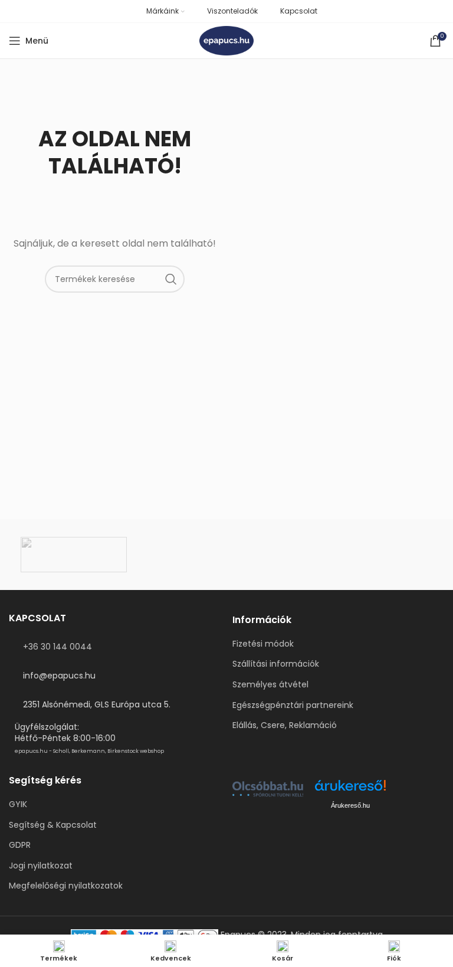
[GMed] (226, 554)
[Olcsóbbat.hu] (267, 789)
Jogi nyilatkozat (41, 865)
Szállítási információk (275, 664)
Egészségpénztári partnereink (292, 705)
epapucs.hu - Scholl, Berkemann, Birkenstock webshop (89, 751)
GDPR (20, 845)
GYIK (18, 804)
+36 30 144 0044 (57, 647)
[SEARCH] (171, 279)
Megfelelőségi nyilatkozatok (66, 885)
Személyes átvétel (270, 684)
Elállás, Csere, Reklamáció (284, 725)
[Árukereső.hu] (350, 789)
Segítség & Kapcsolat (53, 825)
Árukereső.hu (350, 805)
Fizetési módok (263, 644)
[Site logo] (226, 40)
